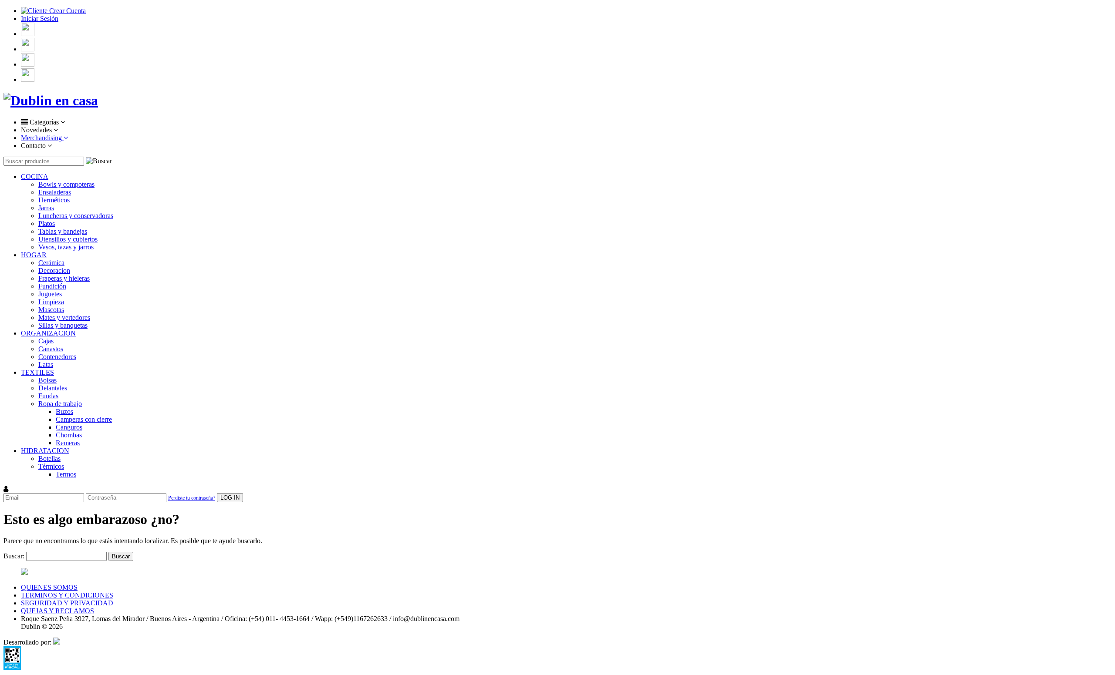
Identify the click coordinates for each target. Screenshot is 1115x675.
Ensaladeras (54, 192)
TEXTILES (37, 372)
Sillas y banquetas (63, 325)
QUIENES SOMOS (49, 587)
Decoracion (54, 270)
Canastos (50, 349)
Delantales (52, 388)
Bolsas (47, 380)
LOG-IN (230, 497)
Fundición (52, 286)
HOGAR (34, 255)
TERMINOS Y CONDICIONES (67, 595)
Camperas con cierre (84, 419)
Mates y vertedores (64, 317)
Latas (45, 364)
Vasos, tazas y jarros (66, 247)
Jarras (46, 208)
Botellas (49, 458)
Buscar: (13, 556)
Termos (66, 474)
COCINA (34, 176)
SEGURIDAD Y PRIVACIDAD (67, 603)
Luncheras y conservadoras (75, 215)
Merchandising (42, 137)
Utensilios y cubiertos (68, 239)
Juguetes (50, 294)
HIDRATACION (45, 450)
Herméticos (54, 200)
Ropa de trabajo (60, 403)
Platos (46, 223)
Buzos (64, 411)
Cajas (46, 341)
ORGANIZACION (48, 333)
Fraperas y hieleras (64, 278)
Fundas (48, 396)
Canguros (69, 427)
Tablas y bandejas (62, 231)
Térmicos (51, 466)
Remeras (68, 443)
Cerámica (51, 262)
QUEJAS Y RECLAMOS (57, 611)
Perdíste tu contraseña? (191, 498)
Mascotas (51, 309)
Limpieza (51, 302)
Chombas (69, 435)
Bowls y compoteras (66, 184)
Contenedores (57, 356)
